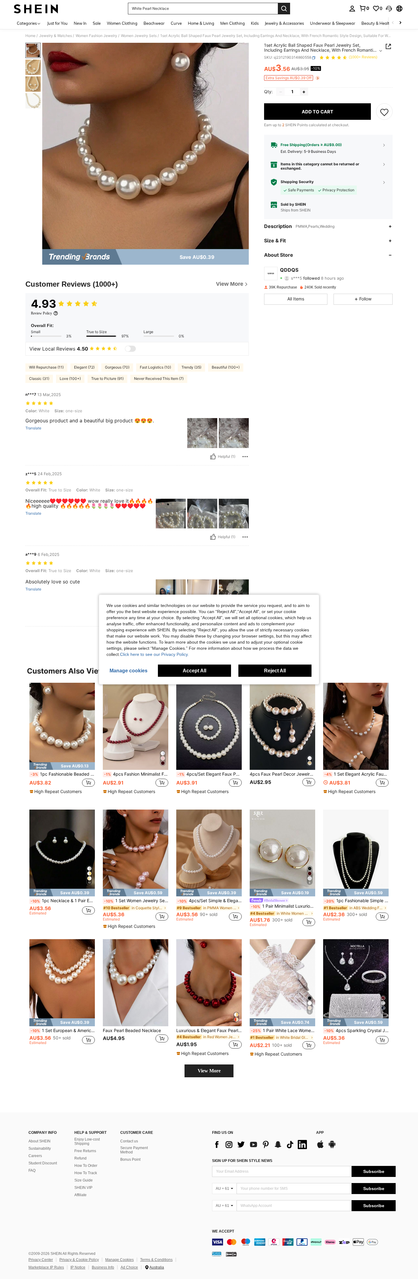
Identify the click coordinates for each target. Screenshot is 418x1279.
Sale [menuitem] (97, 23)
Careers (35, 1156)
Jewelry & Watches (55, 36)
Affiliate (80, 1195)
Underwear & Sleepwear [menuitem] (332, 23)
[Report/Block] (245, 456)
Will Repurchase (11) (46, 367)
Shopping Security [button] (297, 182)
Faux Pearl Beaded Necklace (132, 1030)
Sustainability (39, 1148)
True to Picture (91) (107, 378)
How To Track (85, 1173)
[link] (364, 8)
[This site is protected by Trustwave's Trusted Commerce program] (216, 1254)
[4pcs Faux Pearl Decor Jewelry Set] (282, 726)
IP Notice (77, 1267)
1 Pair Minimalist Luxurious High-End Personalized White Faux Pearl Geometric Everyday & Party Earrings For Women (283, 906)
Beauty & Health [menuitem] (376, 23)
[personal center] (352, 8)
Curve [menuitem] (176, 23)
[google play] (332, 1147)
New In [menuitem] (80, 23)
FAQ (31, 1170)
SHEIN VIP (83, 1187)
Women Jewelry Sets (139, 36)
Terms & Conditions (156, 1260)
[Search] (284, 8)
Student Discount (42, 1163)
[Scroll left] (393, 23)
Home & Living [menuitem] (201, 23)
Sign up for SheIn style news (242, 1161)
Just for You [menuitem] (57, 23)
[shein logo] (36, 8)
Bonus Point (130, 1159)
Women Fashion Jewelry (96, 36)
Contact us (129, 1141)
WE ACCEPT (223, 1231)
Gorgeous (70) (117, 367)
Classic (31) (39, 378)
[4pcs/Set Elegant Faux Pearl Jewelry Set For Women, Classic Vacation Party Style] (209, 726)
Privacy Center (40, 1260)
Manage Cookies (119, 1260)
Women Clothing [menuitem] (122, 23)
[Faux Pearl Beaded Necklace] (135, 982)
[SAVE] (384, 112)
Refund (80, 1158)
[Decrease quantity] (281, 92)
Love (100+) (70, 378)
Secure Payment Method (134, 1150)
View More (209, 1070)
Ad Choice (129, 1267)
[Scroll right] (400, 23)
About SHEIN (39, 1141)
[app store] (320, 1147)
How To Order (85, 1165)
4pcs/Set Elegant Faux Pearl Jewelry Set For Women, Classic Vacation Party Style (209, 774)
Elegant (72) (84, 367)
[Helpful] (213, 456)
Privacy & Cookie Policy (79, 1260)
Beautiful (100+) (226, 367)
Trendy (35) (191, 367)
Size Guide (83, 1180)
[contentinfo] (304, 1242)
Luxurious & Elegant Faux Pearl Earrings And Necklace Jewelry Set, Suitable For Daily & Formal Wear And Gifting (209, 1030)
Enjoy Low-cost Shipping (87, 1141)
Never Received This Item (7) (159, 378)
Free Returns (85, 1151)
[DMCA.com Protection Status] (231, 1254)
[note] (62, 766)
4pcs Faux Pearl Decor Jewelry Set (282, 774)
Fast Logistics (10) (155, 367)
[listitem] (62, 741)
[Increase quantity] (304, 92)
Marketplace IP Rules (46, 1267)
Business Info (103, 1267)
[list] (261, 1144)
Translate (33, 428)
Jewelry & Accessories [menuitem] (284, 23)
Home (30, 36)
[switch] (130, 349)
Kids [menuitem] (255, 23)
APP (320, 1133)
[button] (389, 8)
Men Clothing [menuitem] (232, 23)
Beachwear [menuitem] (154, 23)
